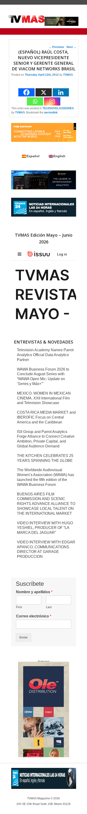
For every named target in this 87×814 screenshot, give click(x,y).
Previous (56, 47)
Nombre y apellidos (34, 592)
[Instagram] (52, 101)
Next (71, 47)
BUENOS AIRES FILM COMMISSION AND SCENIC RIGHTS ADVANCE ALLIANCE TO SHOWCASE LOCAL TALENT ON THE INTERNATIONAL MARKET (46, 503)
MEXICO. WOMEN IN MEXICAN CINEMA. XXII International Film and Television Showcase (44, 398)
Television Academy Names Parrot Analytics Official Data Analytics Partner (45, 355)
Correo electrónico (33, 616)
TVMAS (68, 74)
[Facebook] (26, 92)
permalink (51, 112)
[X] (43, 92)
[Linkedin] (61, 92)
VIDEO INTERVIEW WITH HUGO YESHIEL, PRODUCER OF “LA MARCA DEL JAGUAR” (45, 528)
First (19, 607)
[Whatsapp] (35, 101)
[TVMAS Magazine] (27, 19)
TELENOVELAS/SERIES (58, 108)
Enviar (23, 637)
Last (49, 607)
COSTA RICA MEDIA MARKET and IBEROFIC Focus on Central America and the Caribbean (46, 417)
